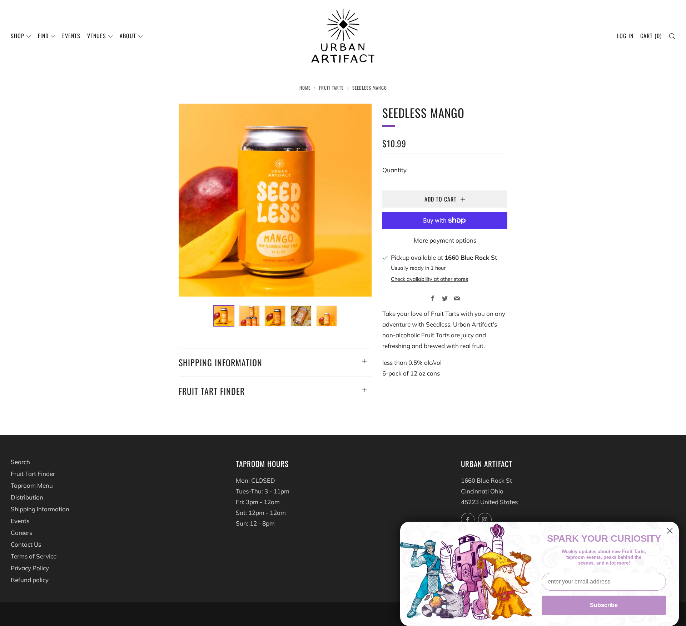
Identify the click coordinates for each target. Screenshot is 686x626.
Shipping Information (40, 509)
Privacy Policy (30, 568)
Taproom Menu (32, 485)
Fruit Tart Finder (33, 473)
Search (20, 462)
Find (43, 35)
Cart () (651, 35)
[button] (223, 316)
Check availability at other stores (429, 278)
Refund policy (30, 579)
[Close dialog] (669, 531)
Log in (625, 35)
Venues (96, 35)
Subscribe (604, 605)
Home (304, 87)
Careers (21, 532)
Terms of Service (33, 556)
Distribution (27, 497)
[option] (275, 200)
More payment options (445, 240)
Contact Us (26, 544)
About (128, 35)
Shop (17, 35)
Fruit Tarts (331, 87)
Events (71, 35)
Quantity (394, 170)
